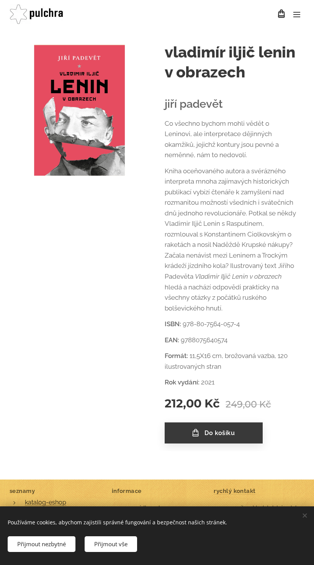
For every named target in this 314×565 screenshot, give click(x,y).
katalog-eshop (45, 502)
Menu (296, 14)
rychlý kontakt (234, 491)
